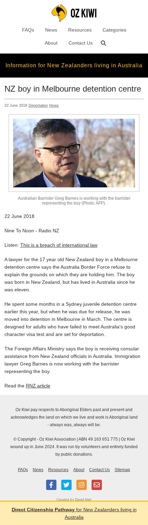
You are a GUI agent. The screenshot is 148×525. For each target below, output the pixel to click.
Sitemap (122, 469)
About (51, 43)
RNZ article (38, 385)
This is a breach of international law (58, 245)
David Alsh (83, 499)
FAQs (28, 30)
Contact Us (80, 43)
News (51, 30)
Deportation (38, 105)
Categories (114, 30)
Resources (80, 30)
